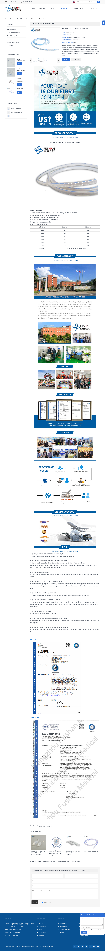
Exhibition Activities (65, 929)
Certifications (42, 932)
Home (33, 8)
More (19, 63)
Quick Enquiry (103, 915)
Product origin (66, 34)
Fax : (6, 935)
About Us (42, 8)
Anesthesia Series (11, 29)
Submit (84, 932)
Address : (7, 923)
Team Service (42, 926)
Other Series (10, 45)
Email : (7, 929)
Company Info (63, 923)
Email (66, 59)
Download (76, 59)
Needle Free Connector (20, 89)
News (53, 8)
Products (64, 8)
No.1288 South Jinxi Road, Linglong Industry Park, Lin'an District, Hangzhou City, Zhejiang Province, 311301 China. (22, 924)
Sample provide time (67, 42)
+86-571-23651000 (16, 116)
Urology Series (11, 39)
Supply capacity (66, 39)
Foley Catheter (84, 935)
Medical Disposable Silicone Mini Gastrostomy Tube (20, 80)
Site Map (41, 935)
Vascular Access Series (13, 42)
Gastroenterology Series (13, 32)
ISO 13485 (33, 640)
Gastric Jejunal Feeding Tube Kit (21, 69)
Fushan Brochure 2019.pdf (44, 826)
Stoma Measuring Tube (21, 59)
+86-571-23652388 (27, 2)
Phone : (7, 932)
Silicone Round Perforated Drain (46, 861)
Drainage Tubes (76, 861)
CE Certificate (34, 717)
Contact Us (93, 8)
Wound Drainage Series (23, 18)
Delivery (41, 923)
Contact (8, 919)
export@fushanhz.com (13, 2)
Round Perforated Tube (63, 861)
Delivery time (65, 37)
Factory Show (78, 8)
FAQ (61, 935)
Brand (64, 32)
